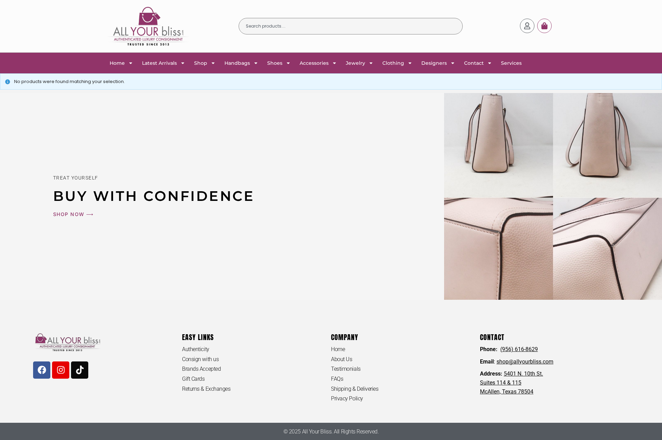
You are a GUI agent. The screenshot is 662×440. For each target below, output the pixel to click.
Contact (474, 63)
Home (117, 63)
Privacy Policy (347, 398)
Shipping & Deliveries (355, 389)
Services (511, 63)
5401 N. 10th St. (523, 373)
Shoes (274, 63)
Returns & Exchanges (206, 389)
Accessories (314, 63)
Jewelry (355, 63)
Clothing (393, 63)
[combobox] (351, 26)
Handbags (237, 63)
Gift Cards (193, 379)
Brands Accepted (201, 369)
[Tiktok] (79, 370)
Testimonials (346, 369)
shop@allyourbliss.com (524, 361)
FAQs (337, 379)
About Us (341, 359)
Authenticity (195, 349)
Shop (200, 63)
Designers (434, 63)
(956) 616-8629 (519, 349)
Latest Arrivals (159, 63)
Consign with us (200, 359)
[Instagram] (60, 370)
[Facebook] (41, 370)
